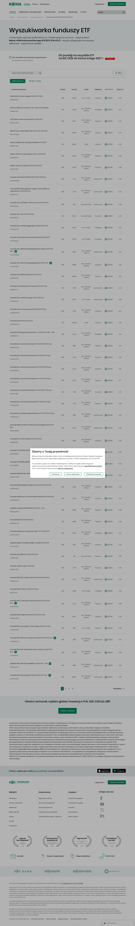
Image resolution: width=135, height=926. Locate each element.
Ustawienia (55, 474)
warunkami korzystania (93, 466)
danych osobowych (65, 468)
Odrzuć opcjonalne (72, 474)
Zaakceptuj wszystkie (93, 474)
